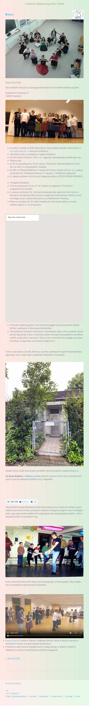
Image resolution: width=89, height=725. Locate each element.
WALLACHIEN (14, 658)
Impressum (43, 696)
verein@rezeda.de (18, 151)
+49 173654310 (12, 694)
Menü (11, 14)
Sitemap (69, 696)
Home (77, 696)
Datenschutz (57, 696)
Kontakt (32, 696)
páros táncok (13, 640)
